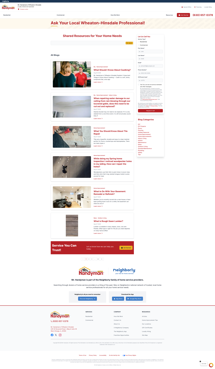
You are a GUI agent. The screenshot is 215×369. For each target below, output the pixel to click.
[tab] (60, 15)
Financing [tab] (198, 7)
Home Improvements (144, 136)
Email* (139, 62)
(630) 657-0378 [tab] (203, 15)
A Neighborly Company (121, 327)
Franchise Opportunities (121, 335)
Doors (140, 128)
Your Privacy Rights (130, 355)
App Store (119, 299)
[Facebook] (52, 335)
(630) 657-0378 (60, 321)
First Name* (141, 48)
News (95, 218)
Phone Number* (142, 70)
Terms (147, 105)
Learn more (97, 82)
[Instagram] (60, 335)
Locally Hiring (146, 331)
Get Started (127, 248)
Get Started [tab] (184, 15)
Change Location (24, 9)
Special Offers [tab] (187, 7)
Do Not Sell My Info (114, 355)
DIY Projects (142, 126)
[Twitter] (56, 335)
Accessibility (102, 355)
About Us (117, 324)
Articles (144, 316)
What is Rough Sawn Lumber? (108, 221)
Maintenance (142, 142)
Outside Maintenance (145, 148)
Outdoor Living (102, 218)
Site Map (145, 335)
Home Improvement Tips (150, 320)
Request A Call (150, 110)
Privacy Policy (154, 105)
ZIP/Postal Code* (143, 77)
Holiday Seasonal (143, 132)
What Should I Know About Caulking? (112, 70)
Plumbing (141, 150)
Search (130, 43)
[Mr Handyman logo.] (8, 7)
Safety (140, 152)
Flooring (140, 130)
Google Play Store (135, 299)
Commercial (144, 45)
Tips (139, 154)
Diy (94, 66)
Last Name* (141, 55)
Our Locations (146, 324)
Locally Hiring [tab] (208, 7)
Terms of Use (82, 355)
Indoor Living (112, 95)
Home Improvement (102, 66)
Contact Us (117, 320)
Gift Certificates (147, 327)
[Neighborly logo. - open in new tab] (5, 1)
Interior (140, 140)
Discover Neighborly (86, 299)
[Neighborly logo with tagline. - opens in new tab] (124, 271)
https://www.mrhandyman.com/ (149, 99)
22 (98, 259)
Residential (143, 42)
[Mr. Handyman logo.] (91, 271)
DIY (139, 124)
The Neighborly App (120, 331)
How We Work (118, 316)
